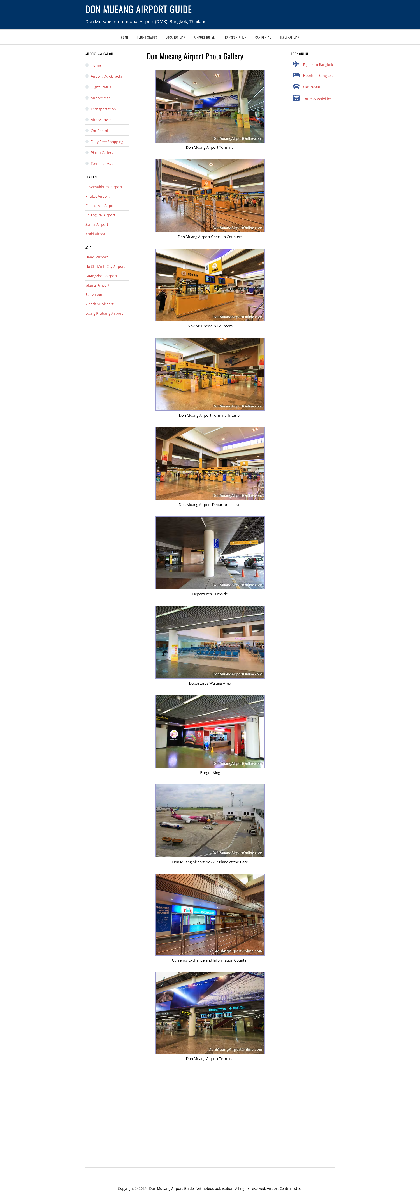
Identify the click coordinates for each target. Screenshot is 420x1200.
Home (96, 65)
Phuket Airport (97, 196)
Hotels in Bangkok (317, 75)
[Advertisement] (210, 1114)
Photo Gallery (102, 152)
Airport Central (279, 1188)
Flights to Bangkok (318, 64)
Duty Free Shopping (107, 141)
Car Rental (311, 87)
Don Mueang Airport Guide (138, 9)
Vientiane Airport (99, 304)
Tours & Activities (317, 99)
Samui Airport (96, 224)
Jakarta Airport (97, 285)
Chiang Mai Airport (100, 205)
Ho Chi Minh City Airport (105, 266)
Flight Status (101, 87)
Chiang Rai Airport (100, 215)
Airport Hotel (101, 119)
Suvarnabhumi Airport (103, 187)
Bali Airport (94, 294)
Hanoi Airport (96, 257)
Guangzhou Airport (101, 275)
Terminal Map (102, 163)
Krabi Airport (96, 233)
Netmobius (205, 1188)
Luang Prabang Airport (104, 313)
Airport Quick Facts (106, 76)
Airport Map (101, 98)
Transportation (103, 109)
